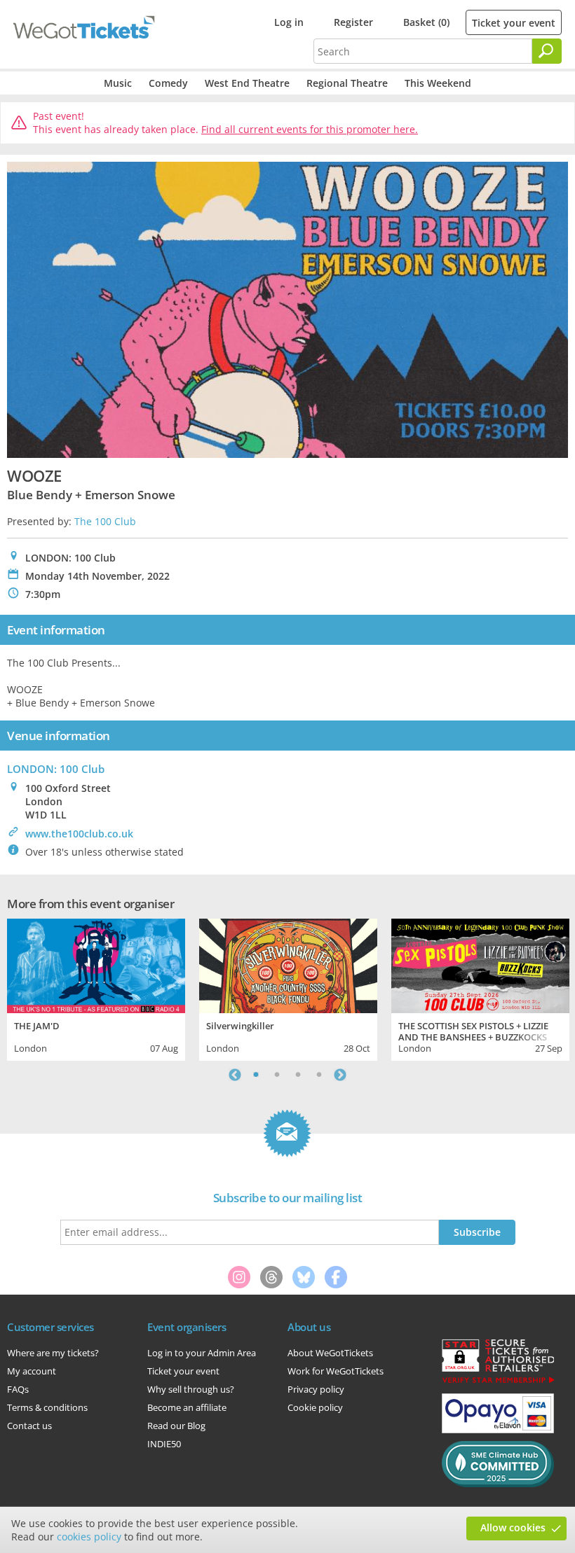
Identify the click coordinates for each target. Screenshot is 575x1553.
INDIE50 (164, 1443)
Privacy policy (316, 1389)
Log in (289, 22)
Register (353, 22)
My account (31, 1371)
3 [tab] (298, 1075)
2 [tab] (277, 1075)
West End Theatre (247, 83)
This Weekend (438, 83)
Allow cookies (513, 1527)
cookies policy (89, 1536)
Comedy (168, 83)
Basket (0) (426, 22)
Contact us (29, 1425)
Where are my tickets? (53, 1352)
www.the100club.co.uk (79, 833)
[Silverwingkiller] (288, 963)
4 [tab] (319, 1075)
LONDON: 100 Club (55, 769)
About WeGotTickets (330, 1352)
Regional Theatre (347, 83)
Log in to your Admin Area (201, 1352)
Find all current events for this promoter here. (309, 129)
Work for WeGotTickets (336, 1371)
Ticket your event (513, 22)
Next (340, 1075)
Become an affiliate (186, 1407)
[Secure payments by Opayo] (498, 1429)
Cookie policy (315, 1407)
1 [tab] (256, 1075)
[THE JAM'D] (96, 963)
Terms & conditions (47, 1407)
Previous (235, 1075)
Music (118, 83)
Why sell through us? (190, 1389)
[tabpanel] (96, 987)
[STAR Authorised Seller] (498, 1382)
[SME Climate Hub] (498, 1483)
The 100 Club (105, 521)
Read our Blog (176, 1425)
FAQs (18, 1389)
